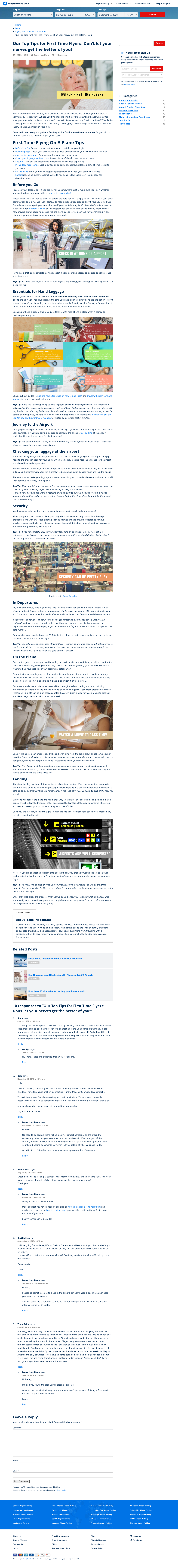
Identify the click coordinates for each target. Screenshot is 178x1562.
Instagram (137, 1536)
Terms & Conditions (61, 1548)
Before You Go (22, 148)
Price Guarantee (59, 1540)
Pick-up (102, 9)
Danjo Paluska (70, 596)
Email (16, 1471)
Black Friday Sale (98, 1540)
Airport (16, 9)
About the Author (25, 912)
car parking (86, 433)
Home (18, 25)
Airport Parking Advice (130, 103)
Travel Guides (122, 3)
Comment (17, 1428)
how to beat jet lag (55, 1210)
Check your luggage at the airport (32, 158)
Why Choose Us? (142, 3)
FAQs (54, 1544)
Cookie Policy (97, 1548)
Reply (20, 1044)
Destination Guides (128, 110)
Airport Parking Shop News (132, 107)
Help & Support (163, 3)
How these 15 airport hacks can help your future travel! (56, 991)
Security (19, 161)
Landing (19, 175)
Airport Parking (102, 3)
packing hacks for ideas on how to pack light (59, 396)
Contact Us (18, 1544)
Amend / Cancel (20, 1540)
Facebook (137, 1540)
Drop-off (60, 9)
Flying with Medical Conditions (30, 31)
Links (15, 1548)
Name (16, 1460)
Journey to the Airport (26, 155)
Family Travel (125, 113)
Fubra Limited (28, 1559)
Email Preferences (60, 1536)
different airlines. (36, 208)
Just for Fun (125, 120)
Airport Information (37, 995)
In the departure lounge (27, 165)
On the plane (21, 171)
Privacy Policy (97, 1544)
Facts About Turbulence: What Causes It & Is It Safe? (55, 958)
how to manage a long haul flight (84, 1206)
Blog (17, 28)
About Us (17, 1536)
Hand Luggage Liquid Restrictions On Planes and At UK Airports (60, 975)
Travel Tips (33, 962)
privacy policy (61, 1490)
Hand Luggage (22, 151)
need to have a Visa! (61, 193)
